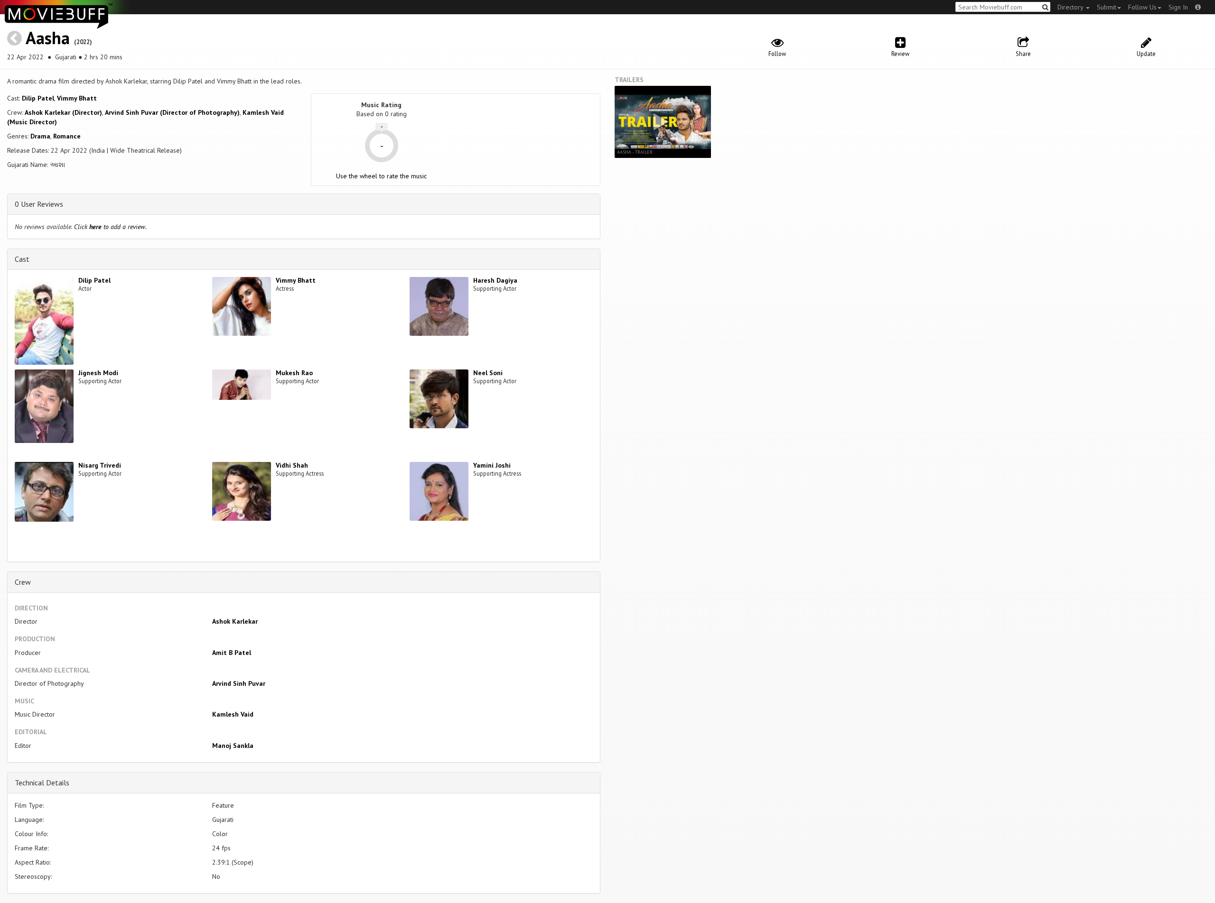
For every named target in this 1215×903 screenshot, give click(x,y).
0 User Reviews (39, 204)
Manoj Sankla (232, 745)
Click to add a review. (110, 226)
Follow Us (1142, 7)
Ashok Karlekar (235, 621)
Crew (23, 582)
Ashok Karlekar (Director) (63, 112)
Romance (67, 136)
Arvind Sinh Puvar (238, 683)
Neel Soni (488, 373)
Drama (40, 136)
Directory (1071, 7)
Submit (1106, 7)
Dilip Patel (38, 98)
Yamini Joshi (492, 465)
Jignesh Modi (98, 373)
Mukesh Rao (294, 373)
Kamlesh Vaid (232, 714)
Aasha (48, 38)
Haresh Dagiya (495, 280)
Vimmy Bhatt (77, 98)
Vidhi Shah (292, 465)
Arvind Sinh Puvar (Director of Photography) (172, 112)
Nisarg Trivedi (99, 465)
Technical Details (42, 782)
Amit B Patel (231, 652)
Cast (22, 259)
